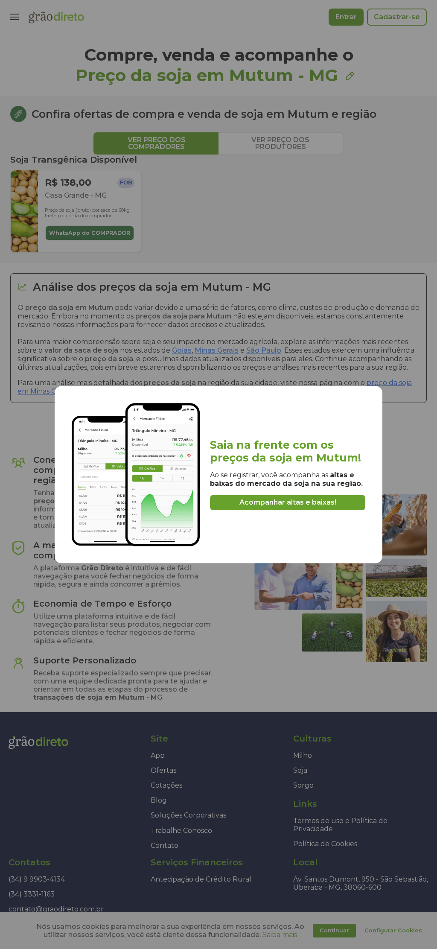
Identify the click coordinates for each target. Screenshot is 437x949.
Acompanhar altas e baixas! (287, 503)
